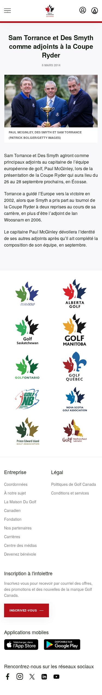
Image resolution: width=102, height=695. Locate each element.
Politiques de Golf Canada (73, 484)
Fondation (12, 519)
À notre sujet (15, 493)
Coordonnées (15, 484)
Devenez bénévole (20, 554)
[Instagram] (19, 676)
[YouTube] (56, 676)
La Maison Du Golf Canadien (20, 506)
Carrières (12, 536)
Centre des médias (20, 545)
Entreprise (15, 471)
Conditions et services (70, 493)
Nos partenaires (18, 528)
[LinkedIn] (44, 676)
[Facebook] (7, 676)
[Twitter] (32, 676)
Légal (57, 471)
